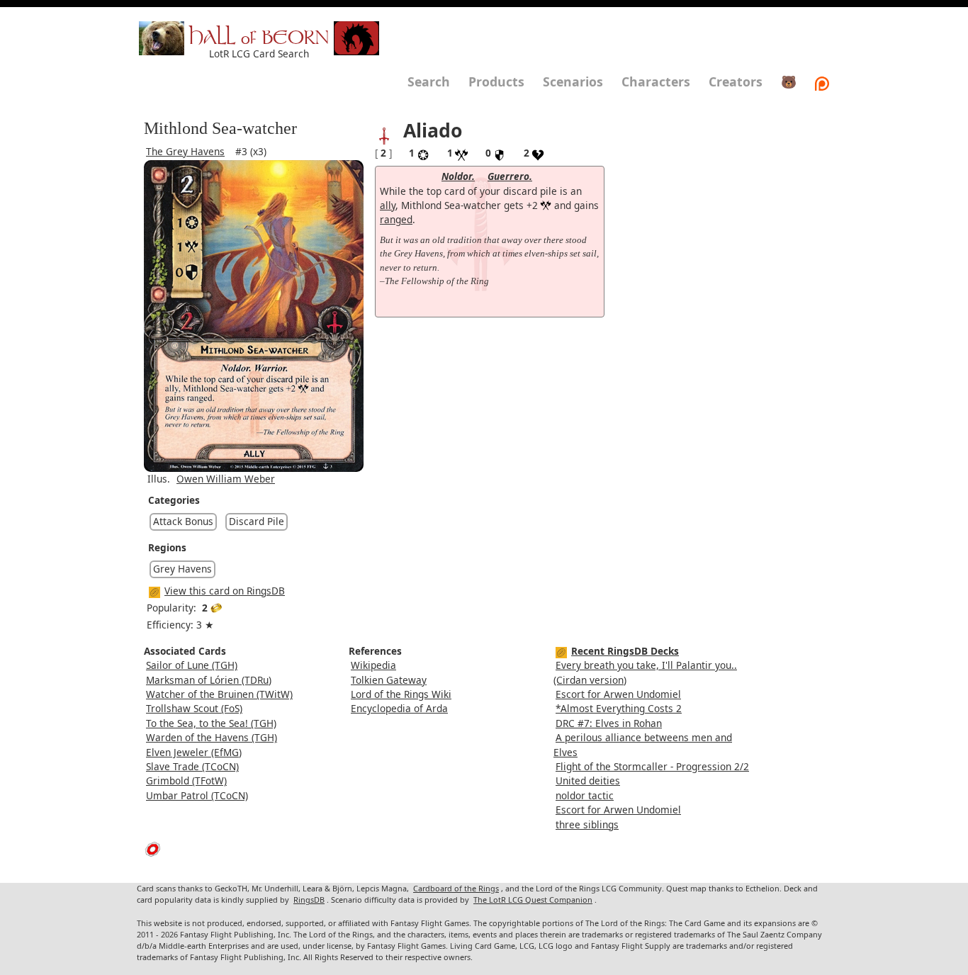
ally (387, 205)
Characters (655, 81)
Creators (735, 81)
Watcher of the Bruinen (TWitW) (219, 694)
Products (496, 81)
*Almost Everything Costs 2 (619, 708)
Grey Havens (182, 568)
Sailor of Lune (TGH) (191, 665)
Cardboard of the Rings (456, 888)
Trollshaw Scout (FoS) (194, 708)
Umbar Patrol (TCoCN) (197, 795)
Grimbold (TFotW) (186, 780)
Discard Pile (256, 521)
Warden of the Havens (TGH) (211, 737)
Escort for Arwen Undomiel (618, 694)
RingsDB (309, 899)
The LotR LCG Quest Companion (532, 899)
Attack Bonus (183, 521)
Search (428, 81)
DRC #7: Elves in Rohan (609, 723)
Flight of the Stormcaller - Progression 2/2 (652, 766)
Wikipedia (373, 665)
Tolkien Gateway (389, 680)
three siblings (587, 824)
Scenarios (573, 81)
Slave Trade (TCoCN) (192, 766)
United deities (588, 780)
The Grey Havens (185, 151)
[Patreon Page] (822, 81)
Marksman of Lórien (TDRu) (208, 680)
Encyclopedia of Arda (399, 708)
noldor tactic (585, 795)
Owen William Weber (225, 478)
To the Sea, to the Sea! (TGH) (211, 723)
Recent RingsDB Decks (625, 651)
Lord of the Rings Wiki (401, 694)
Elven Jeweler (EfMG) (194, 752)
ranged (396, 219)
